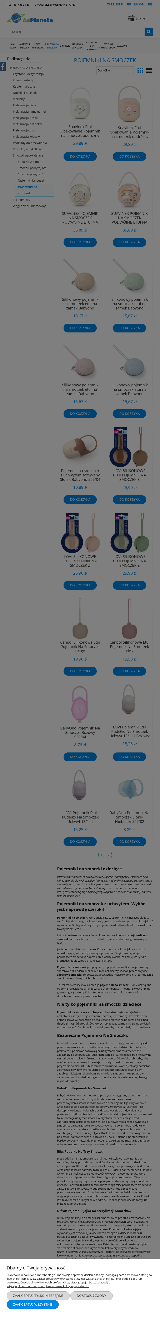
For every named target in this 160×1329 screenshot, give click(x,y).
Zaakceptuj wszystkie (32, 1304)
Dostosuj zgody (91, 1295)
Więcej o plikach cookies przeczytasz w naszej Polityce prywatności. (48, 1286)
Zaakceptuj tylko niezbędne (38, 1295)
